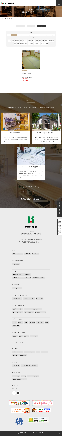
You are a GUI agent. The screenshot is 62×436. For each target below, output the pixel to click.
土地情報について (29, 312)
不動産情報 (27, 253)
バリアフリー (37, 43)
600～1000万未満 (45, 35)
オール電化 (30, 43)
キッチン (25, 40)
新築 (31, 26)
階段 (15, 43)
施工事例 (8, 18)
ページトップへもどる (59, 433)
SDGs (20, 336)
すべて (20, 26)
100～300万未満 (28, 35)
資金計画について (37, 309)
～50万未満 (14, 35)
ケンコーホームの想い (29, 298)
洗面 (37, 40)
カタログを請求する (14, 133)
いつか (14, 322)
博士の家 (20, 322)
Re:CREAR (32, 322)
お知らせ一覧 (16, 365)
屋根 (43, 40)
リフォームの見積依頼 (33, 376)
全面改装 (17, 40)
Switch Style (16, 325)
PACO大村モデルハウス (38, 277)
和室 (13, 40)
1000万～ (52, 35)
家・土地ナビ (35, 253)
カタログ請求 (16, 376)
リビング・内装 (23, 43)
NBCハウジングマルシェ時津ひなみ (21, 274)
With (26, 322)
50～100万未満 (21, 35)
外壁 (40, 40)
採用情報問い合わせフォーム (20, 379)
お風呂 (29, 40)
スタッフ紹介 (34, 336)
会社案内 (15, 336)
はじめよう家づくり (18, 305)
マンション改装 (44, 43)
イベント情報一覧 (17, 288)
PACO (46, 322)
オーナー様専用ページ (17, 342)
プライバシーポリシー (17, 388)
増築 (21, 40)
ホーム (3, 18)
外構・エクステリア (49, 40)
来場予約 (23, 376)
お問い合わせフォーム (31, 186)
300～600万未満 (37, 35)
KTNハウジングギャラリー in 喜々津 (22, 277)
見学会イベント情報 (17, 309)
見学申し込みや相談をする (45, 133)
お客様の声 (35, 365)
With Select (45, 352)
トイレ (33, 40)
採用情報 (26, 336)
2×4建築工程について (40, 312)
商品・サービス (17, 319)
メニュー (59, 3)
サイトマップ (15, 385)
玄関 (18, 43)
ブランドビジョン (17, 298)
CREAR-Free (40, 322)
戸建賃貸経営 (16, 264)
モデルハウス (28, 309)
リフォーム (15, 18)
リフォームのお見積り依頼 (30, 167)
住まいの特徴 (39, 298)
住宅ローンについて (17, 312)
